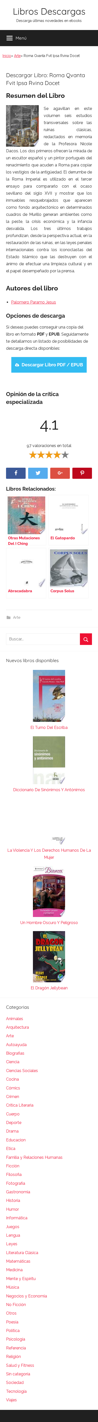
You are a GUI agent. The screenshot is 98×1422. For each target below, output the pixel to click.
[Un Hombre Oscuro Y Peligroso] (49, 892)
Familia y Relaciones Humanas (34, 1157)
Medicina (14, 1269)
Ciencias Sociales (22, 1070)
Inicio (7, 56)
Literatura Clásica (22, 1252)
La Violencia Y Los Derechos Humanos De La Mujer (49, 854)
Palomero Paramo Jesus (33, 302)
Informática (16, 1218)
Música (12, 1287)
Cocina (12, 1079)
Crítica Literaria (19, 1105)
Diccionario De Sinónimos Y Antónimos (49, 789)
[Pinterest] (82, 473)
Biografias (15, 1053)
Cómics (13, 1088)
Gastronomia (18, 1192)
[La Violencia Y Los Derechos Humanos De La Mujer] (49, 822)
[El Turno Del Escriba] (49, 697)
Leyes (11, 1243)
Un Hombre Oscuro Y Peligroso (49, 922)
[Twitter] (38, 473)
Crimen (12, 1096)
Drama (12, 1131)
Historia (13, 1200)
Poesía (12, 1322)
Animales (14, 1018)
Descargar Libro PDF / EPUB (52, 364)
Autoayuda (16, 1044)
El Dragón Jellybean (49, 988)
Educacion (16, 1140)
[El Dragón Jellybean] (49, 958)
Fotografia (15, 1183)
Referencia (16, 1348)
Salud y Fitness (20, 1365)
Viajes (11, 1400)
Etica (10, 1148)
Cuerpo (13, 1114)
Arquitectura (17, 1027)
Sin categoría (18, 1374)
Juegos (12, 1226)
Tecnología (16, 1391)
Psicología (15, 1339)
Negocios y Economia (26, 1296)
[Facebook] (16, 473)
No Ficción (16, 1304)
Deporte (13, 1122)
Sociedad (15, 1382)
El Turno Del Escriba (49, 727)
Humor (12, 1209)
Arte (17, 56)
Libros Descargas (49, 11)
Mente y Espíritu (21, 1278)
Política (13, 1330)
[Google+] (60, 473)
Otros (11, 1313)
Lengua (13, 1235)
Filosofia (14, 1174)
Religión (13, 1356)
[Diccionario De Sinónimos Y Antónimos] (49, 761)
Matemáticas (18, 1261)
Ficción (12, 1166)
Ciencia (12, 1061)
